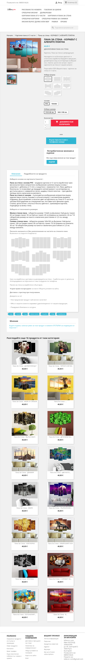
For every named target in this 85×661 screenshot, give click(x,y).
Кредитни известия (51, 644)
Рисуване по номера (31, 9)
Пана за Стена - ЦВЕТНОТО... (60, 472)
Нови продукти (12, 646)
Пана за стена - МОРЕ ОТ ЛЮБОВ (25, 401)
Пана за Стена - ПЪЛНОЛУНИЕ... (60, 508)
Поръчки (47, 641)
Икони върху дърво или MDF (35, 21)
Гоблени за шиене (52, 9)
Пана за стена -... (60, 401)
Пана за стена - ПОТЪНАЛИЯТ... (24, 614)
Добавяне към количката (64, 123)
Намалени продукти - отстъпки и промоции (14, 641)
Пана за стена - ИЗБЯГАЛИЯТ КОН (60, 543)
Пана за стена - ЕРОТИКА (24, 579)
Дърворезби (45, 12)
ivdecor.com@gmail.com (73, 659)
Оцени (52, 162)
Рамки (55, 21)
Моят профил (11, 651)
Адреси (46, 647)
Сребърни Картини (30, 18)
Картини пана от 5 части (33, 15)
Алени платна (34, 314)
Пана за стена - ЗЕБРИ (24, 508)
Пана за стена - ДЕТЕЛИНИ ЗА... (60, 437)
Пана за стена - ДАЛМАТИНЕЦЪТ (24, 366)
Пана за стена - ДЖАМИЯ (24, 472)
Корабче (44, 314)
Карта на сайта (30, 655)
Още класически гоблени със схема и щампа (14, 656)
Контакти (10, 649)
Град (25, 314)
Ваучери (47, 649)
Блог (27, 658)
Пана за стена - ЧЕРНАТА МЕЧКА (60, 366)
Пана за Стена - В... (60, 614)
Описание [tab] (16, 174)
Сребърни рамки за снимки (55, 18)
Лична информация (51, 639)
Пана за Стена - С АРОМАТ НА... (60, 579)
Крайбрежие (61, 314)
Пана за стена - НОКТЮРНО (25, 543)
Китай (18, 314)
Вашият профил (52, 636)
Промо (63, 21)
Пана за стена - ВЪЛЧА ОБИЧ (24, 437)
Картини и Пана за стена (59, 15)
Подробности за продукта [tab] (35, 174)
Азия (11, 314)
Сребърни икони (30, 12)
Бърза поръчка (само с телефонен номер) (58, 141)
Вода (53, 314)
